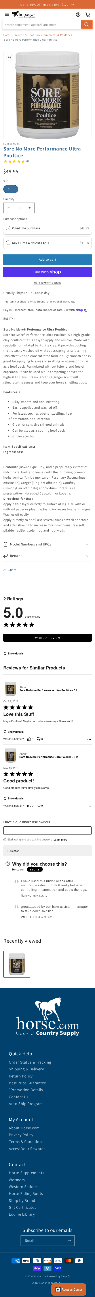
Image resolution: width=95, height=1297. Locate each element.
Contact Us (18, 1096)
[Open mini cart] (88, 14)
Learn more (60, 839)
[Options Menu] (89, 739)
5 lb (11, 189)
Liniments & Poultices (58, 35)
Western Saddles (23, 1186)
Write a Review (47, 637)
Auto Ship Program (26, 1103)
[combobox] (47, 24)
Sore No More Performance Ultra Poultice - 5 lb (48, 690)
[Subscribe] (69, 1240)
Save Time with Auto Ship (31, 243)
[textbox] (47, 830)
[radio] (8, 228)
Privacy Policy (21, 1134)
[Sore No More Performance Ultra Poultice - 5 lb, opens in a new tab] (10, 689)
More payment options (47, 282)
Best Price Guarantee (27, 1082)
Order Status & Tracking (30, 1062)
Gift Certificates (22, 1207)
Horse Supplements (26, 1172)
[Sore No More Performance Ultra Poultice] (17, 964)
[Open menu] (7, 14)
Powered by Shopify (58, 1276)
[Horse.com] (24, 14)
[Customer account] (78, 14)
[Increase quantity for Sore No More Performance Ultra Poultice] (29, 208)
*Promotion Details (26, 1089)
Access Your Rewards (27, 1148)
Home (7, 35)
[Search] (87, 24)
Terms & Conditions (26, 1141)
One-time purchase (26, 228)
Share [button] (12, 570)
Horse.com (40, 1276)
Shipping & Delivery (26, 1068)
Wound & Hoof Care (27, 35)
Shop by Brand (22, 1200)
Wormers (17, 1179)
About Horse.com (24, 1127)
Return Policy (21, 1076)
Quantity (8, 199)
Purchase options (15, 219)
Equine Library (22, 1214)
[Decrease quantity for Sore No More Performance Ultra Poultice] (8, 208)
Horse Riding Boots (26, 1193)
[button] (47, 544)
